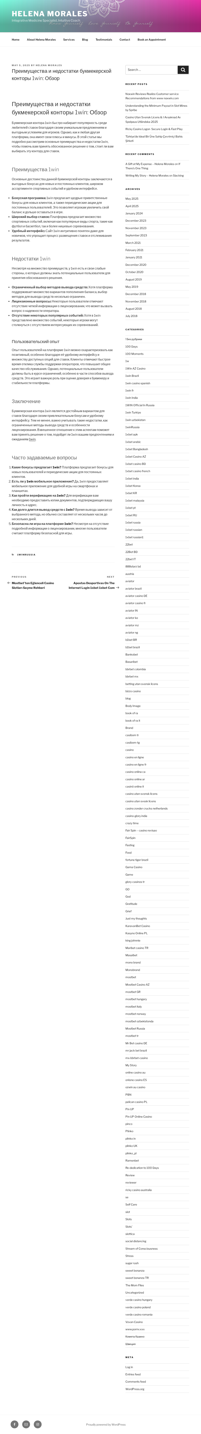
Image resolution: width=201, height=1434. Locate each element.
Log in (129, 1367)
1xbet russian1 (134, 537)
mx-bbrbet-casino (136, 1058)
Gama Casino (133, 867)
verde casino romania (139, 1314)
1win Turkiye (133, 412)
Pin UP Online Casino (138, 1116)
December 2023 (135, 220)
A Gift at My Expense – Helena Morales (149, 164)
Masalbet (131, 955)
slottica (130, 1234)
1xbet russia (133, 522)
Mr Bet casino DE (136, 1043)
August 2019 (133, 279)
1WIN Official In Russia (139, 405)
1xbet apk (131, 434)
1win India (131, 397)
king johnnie (132, 940)
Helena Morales (50, 13)
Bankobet (131, 654)
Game (129, 874)
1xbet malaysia (134, 500)
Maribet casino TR (136, 948)
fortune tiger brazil (136, 859)
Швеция (130, 1344)
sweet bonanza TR (137, 1277)
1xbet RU (131, 515)
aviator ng (131, 632)
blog (128, 698)
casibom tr (132, 735)
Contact (125, 39)
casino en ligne (134, 757)
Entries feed (133, 1374)
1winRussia (26, 554)
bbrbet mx (131, 676)
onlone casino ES (136, 1080)
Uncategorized (134, 1292)
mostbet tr (132, 1035)
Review (130, 1175)
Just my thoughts (136, 918)
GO (127, 889)
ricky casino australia (138, 1190)
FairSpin (130, 837)
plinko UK (131, 1145)
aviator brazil (133, 588)
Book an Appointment (152, 39)
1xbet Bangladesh (136, 449)
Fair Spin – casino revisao (141, 830)
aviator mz (132, 625)
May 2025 (131, 198)
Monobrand (132, 969)
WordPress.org (134, 1389)
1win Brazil (132, 375)
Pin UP (129, 1109)
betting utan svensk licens (141, 684)
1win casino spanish (137, 383)
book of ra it (132, 720)
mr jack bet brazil (136, 1050)
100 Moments (134, 353)
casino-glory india (136, 816)
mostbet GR (133, 991)
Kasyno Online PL (136, 933)
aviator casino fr (135, 603)
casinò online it (134, 786)
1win (32, 439)
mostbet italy (133, 1006)
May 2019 (131, 286)
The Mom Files (134, 1285)
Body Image (133, 705)
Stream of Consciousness (141, 1248)
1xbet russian (133, 529)
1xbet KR (131, 493)
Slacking (178, 175)
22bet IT (130, 559)
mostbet (130, 977)
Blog (85, 39)
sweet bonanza (134, 1270)
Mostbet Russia (135, 1028)
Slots (128, 1219)
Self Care (131, 1204)
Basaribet (131, 661)
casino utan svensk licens (141, 793)
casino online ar (135, 779)
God (128, 896)
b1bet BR (131, 639)
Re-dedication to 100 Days (142, 1167)
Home (15, 39)
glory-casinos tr (135, 881)
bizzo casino (133, 691)
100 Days (131, 346)
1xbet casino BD (135, 463)
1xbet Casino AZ (135, 456)
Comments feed (135, 1381)
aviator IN (131, 610)
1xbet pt (130, 507)
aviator (129, 581)
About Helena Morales (41, 39)
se (126, 1197)
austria (129, 573)
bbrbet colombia (135, 669)
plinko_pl (130, 1153)
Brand (129, 727)
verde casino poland (138, 1307)
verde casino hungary (138, 1299)
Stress (129, 1255)
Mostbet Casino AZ (137, 984)
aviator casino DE (136, 595)
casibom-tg (132, 742)
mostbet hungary (136, 999)
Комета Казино (134, 1336)
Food (128, 852)
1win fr (129, 390)
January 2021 (133, 257)
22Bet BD (131, 552)
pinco (128, 1123)
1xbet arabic (133, 441)
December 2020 (135, 264)
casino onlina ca (135, 771)
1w (127, 361)
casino (129, 749)
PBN (128, 1094)
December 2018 (135, 294)
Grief (128, 911)
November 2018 (135, 301)
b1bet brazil (132, 647)
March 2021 (133, 242)
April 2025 (132, 206)
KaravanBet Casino (137, 926)
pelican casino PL (136, 1101)
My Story (131, 1065)
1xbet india (132, 478)
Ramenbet (132, 1160)
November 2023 (135, 228)
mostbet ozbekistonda (139, 1021)
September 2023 (136, 235)
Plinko (129, 1131)
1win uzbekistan (135, 420)
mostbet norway (135, 1013)
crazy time (132, 823)
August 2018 (133, 308)
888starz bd (133, 566)
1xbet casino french (137, 471)
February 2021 (134, 250)
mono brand (133, 962)
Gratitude (131, 903)
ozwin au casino (135, 1087)
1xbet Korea (133, 485)
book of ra (131, 713)
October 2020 (134, 272)
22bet (129, 544)
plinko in (130, 1138)
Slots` (128, 1226)
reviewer (130, 1182)
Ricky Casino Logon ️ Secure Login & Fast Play (154, 129)
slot (127, 1212)
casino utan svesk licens (140, 801)
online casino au (135, 1072)
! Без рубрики (133, 339)
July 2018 (131, 316)
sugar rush (132, 1263)
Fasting (129, 845)
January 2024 (134, 213)
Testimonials (104, 39)
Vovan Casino (134, 1322)
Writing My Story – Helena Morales (147, 175)
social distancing (135, 1241)
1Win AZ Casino (135, 368)
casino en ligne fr (135, 764)
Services (69, 39)
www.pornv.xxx (135, 1329)
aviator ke (131, 617)
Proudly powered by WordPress (106, 1424)
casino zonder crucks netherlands (146, 808)
